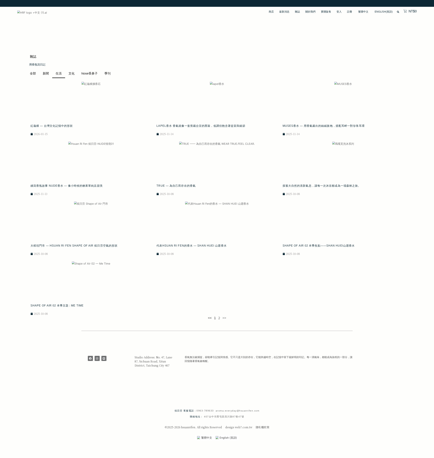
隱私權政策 (262, 427)
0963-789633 (206, 410)
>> (224, 317)
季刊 (107, 73)
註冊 (349, 11)
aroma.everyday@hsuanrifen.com (238, 410)
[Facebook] (90, 358)
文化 (71, 73)
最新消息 (284, 11)
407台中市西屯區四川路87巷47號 (224, 416)
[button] (398, 12)
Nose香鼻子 (89, 73)
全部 (33, 73)
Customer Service (197, 350)
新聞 (46, 73)
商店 (271, 11)
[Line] (103, 358)
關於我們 (310, 11)
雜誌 (297, 11)
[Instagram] (97, 358)
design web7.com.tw (238, 427)
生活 (59, 73)
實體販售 (326, 11)
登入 (339, 11)
